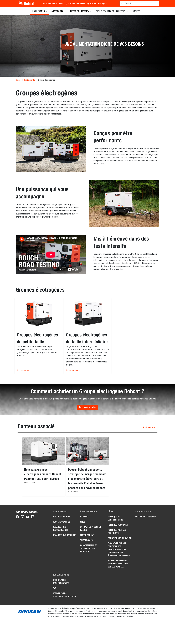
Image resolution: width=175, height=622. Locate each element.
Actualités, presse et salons (90, 528)
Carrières (85, 517)
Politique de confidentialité (115, 518)
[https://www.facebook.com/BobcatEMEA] (17, 517)
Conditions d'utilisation (120, 538)
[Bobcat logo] (27, 3)
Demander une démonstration (60, 528)
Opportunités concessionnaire (61, 581)
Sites (82, 522)
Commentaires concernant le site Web (64, 595)
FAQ (54, 588)
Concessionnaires (76, 3)
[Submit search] (157, 4)
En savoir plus (23, 370)
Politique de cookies (118, 525)
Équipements (29, 80)
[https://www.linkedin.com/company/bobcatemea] (32, 517)
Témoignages (86, 540)
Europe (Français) (98, 3)
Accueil (19, 80)
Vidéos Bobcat (87, 535)
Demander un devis (55, 3)
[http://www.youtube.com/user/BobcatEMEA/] (27, 517)
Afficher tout (149, 427)
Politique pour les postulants (117, 531)
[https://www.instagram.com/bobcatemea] (22, 517)
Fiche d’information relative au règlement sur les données (119, 563)
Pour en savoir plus (87, 407)
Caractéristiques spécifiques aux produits (88, 548)
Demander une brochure (64, 535)
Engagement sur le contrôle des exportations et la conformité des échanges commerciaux (119, 549)
